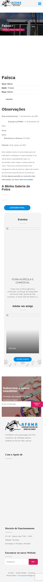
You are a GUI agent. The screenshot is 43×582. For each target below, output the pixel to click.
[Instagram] (24, 444)
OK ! (33, 562)
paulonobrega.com (29, 575)
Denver (12, 348)
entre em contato (26, 179)
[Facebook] (19, 444)
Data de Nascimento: (10, 116)
